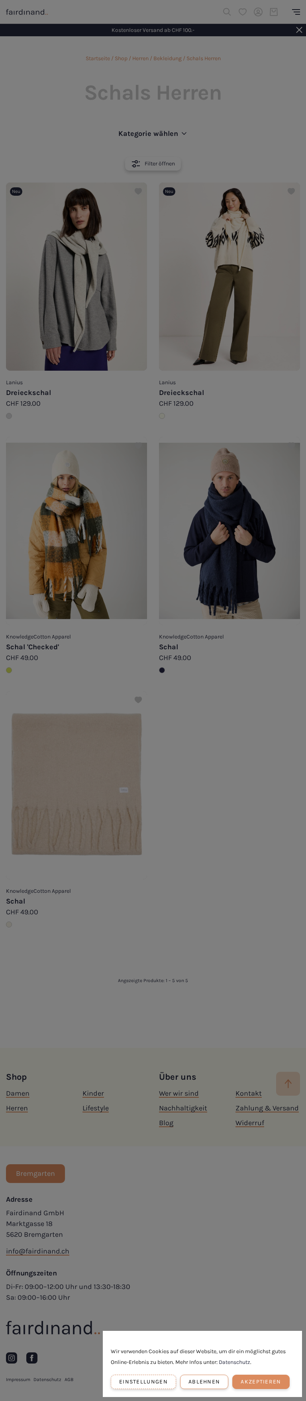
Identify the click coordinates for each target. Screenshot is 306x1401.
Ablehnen (204, 1381)
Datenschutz (234, 1362)
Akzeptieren (261, 1381)
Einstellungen (143, 1381)
